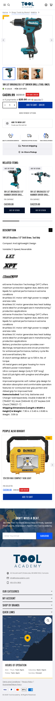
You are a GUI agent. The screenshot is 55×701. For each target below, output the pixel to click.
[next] (52, 465)
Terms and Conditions (11, 682)
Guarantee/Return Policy (12, 684)
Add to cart (27, 496)
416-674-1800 (15, 582)
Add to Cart (35, 104)
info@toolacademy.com (20, 578)
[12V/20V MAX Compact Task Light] (27, 468)
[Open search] (9, 5)
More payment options (27, 113)
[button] (23, 99)
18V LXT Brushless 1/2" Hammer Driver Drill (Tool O (40, 194)
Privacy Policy (27, 682)
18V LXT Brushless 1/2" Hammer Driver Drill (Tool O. (13, 194)
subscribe (44, 535)
